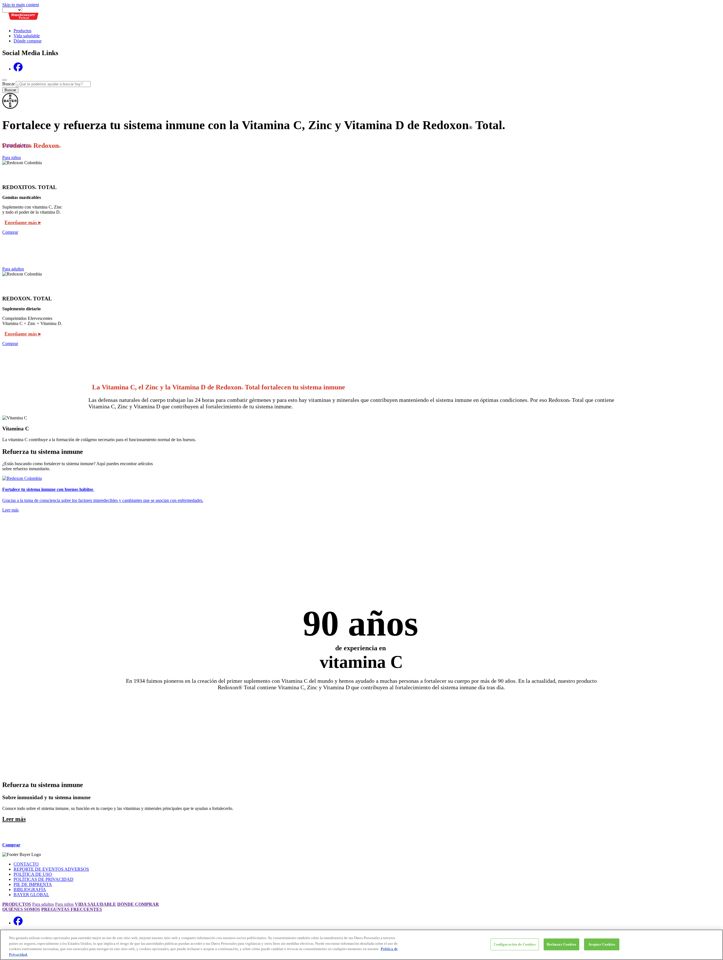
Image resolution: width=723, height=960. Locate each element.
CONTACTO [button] (26, 864)
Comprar (10, 232)
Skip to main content (20, 4)
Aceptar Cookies (601, 944)
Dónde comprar (28, 40)
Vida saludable (27, 35)
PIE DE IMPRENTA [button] (33, 884)
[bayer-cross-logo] (10, 107)
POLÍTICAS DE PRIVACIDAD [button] (43, 879)
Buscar (8, 83)
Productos (22, 30)
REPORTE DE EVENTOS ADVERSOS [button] (51, 869)
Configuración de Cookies (515, 944)
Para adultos (13, 268)
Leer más (14, 819)
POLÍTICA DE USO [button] (33, 874)
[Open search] (4, 80)
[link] (361, 494)
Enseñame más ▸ (23, 222)
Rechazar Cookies (561, 944)
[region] (361, 944)
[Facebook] (18, 68)
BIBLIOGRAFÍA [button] (30, 889)
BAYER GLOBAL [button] (31, 894)
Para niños (11, 157)
